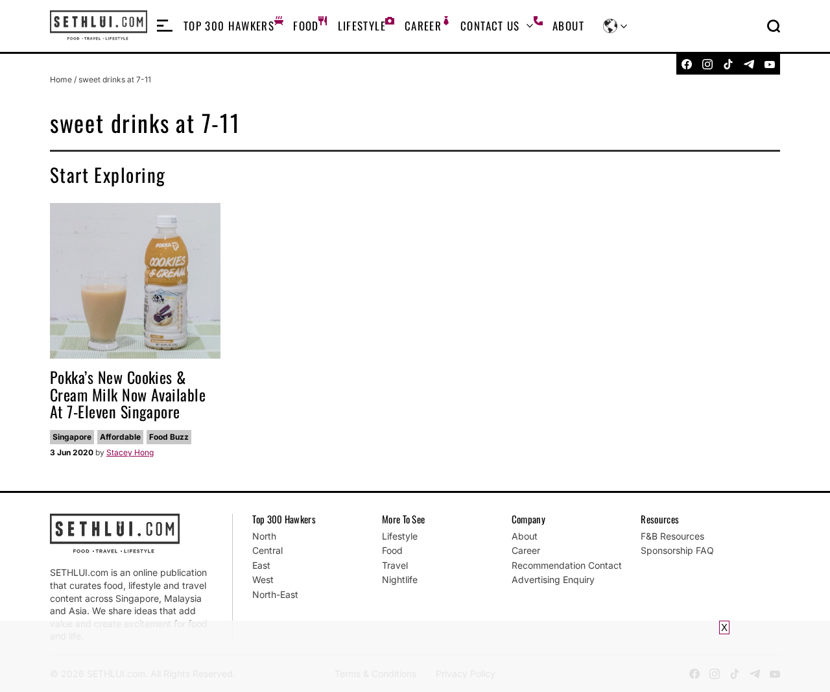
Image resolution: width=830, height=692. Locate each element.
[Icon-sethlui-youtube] (769, 64)
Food (305, 26)
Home (61, 79)
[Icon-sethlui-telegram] (749, 64)
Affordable (120, 437)
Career (423, 26)
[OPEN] (164, 26)
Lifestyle (362, 26)
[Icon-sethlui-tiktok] (728, 64)
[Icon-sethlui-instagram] (707, 64)
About (568, 26)
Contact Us (490, 26)
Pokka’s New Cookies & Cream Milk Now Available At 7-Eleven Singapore (128, 394)
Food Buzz (169, 437)
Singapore (72, 437)
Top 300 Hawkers (229, 26)
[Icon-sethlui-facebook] (686, 64)
